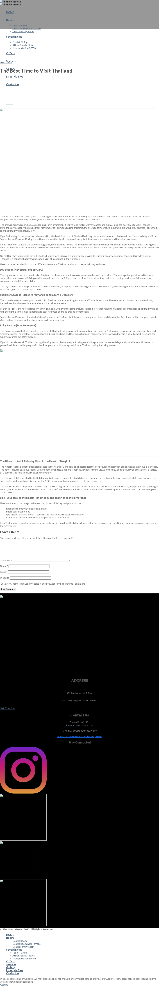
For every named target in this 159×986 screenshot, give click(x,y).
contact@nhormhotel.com (80, 725)
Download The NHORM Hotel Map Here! (79, 736)
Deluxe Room (19, 25)
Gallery (10, 967)
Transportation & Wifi (24, 47)
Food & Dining (19, 42)
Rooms (10, 19)
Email (3, 571)
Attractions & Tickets (24, 44)
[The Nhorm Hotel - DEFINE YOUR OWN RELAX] (10, 3)
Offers (10, 53)
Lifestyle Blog (14, 76)
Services (11, 60)
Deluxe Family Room (23, 31)
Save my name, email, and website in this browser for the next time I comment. (44, 583)
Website (4, 577)
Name (4, 565)
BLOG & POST (6, 63)
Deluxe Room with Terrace (26, 28)
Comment (6, 560)
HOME (10, 12)
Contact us (12, 84)
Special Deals (14, 36)
